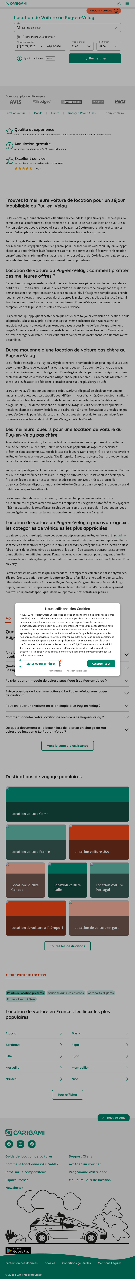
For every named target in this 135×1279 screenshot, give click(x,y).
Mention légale (55, 670)
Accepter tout (101, 663)
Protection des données (76, 670)
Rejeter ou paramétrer (40, 663)
